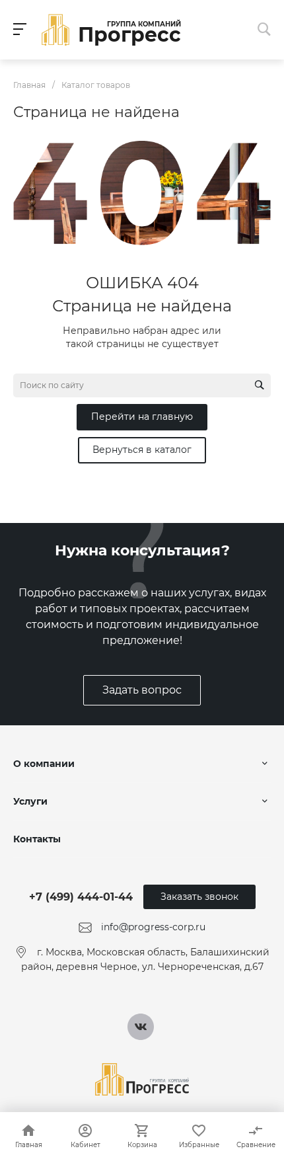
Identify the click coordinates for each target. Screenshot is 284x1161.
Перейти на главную (142, 416)
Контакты (37, 839)
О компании (44, 764)
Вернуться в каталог (142, 450)
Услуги (30, 801)
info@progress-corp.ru (153, 927)
